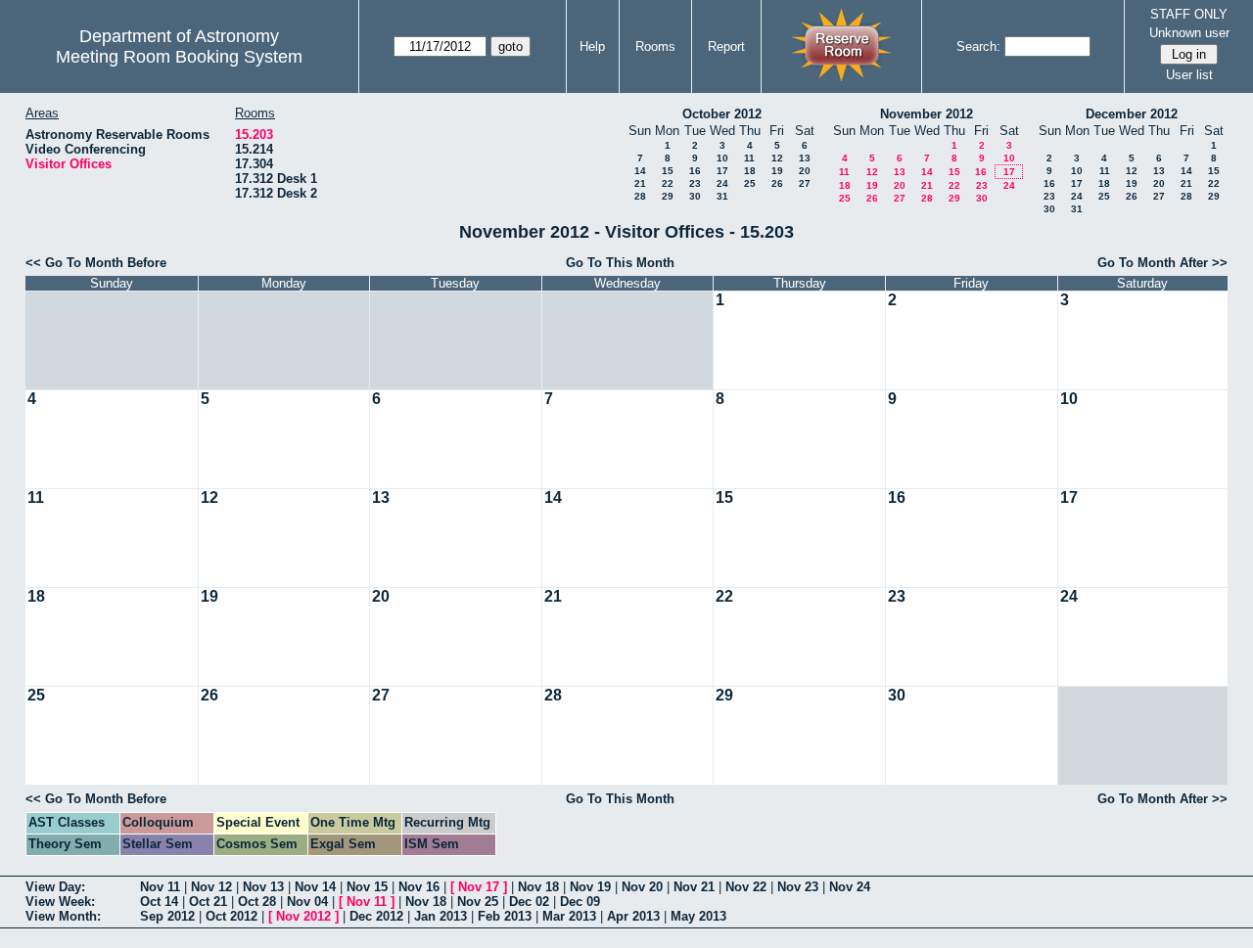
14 (640, 170)
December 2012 (1132, 114)
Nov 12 (211, 887)
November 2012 (926, 114)
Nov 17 (478, 887)
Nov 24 (849, 887)
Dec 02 (529, 901)
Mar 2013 (569, 916)
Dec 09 (580, 901)
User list (1189, 75)
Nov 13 (263, 887)
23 (695, 183)
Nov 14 (315, 887)
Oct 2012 (231, 916)
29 (667, 196)
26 (777, 183)
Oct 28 (257, 901)
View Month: (63, 916)
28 (640, 196)
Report (726, 46)
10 (722, 158)
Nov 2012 (303, 916)
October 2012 (722, 114)
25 (750, 183)
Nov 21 (694, 887)
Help (592, 46)
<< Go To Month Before (95, 262)
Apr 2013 (633, 916)
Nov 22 (745, 887)
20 (805, 170)
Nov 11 (160, 887)
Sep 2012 (167, 916)
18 (750, 170)
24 (722, 183)
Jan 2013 (440, 916)
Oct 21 (208, 901)
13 (805, 158)
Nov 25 (477, 901)
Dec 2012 (376, 916)
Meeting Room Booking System (179, 57)
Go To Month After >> (1162, 262)
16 (695, 170)
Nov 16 (419, 887)
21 (640, 183)
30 (695, 196)
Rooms (655, 46)
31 (722, 196)
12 (777, 158)
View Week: (60, 901)
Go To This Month (620, 262)
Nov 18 (538, 887)
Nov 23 (797, 887)
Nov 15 (367, 887)
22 (667, 183)
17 (722, 170)
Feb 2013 (505, 916)
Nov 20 (642, 887)
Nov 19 (590, 887)
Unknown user (1189, 32)
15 (667, 170)
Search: (978, 46)
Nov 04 (307, 901)
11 (749, 158)
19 (777, 170)
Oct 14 (159, 901)
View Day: (55, 887)
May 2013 (698, 916)
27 (805, 183)
